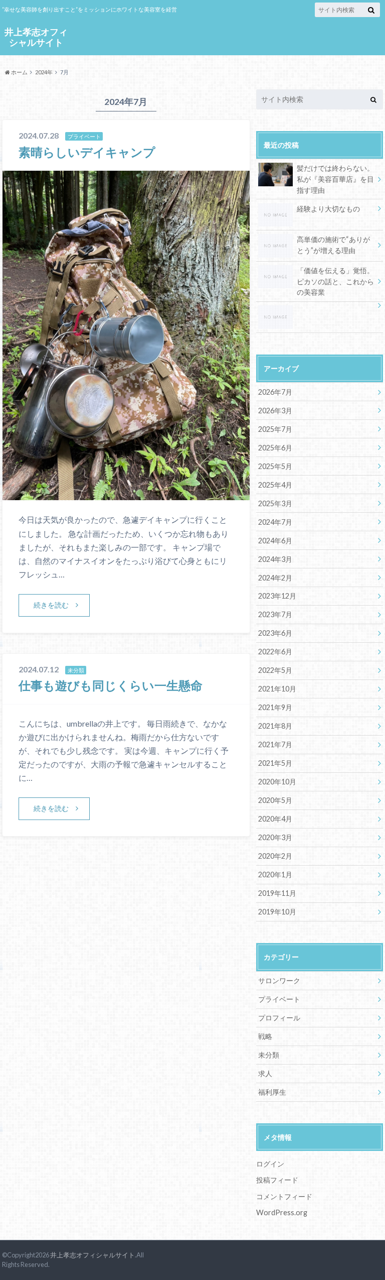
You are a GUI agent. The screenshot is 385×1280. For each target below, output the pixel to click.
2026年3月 (275, 410)
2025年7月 (275, 429)
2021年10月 (277, 688)
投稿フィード (277, 1180)
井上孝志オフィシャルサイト (36, 37)
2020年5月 (275, 800)
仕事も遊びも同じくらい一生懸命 (111, 685)
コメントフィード (284, 1196)
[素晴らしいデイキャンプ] (126, 494)
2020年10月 (277, 781)
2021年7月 (275, 744)
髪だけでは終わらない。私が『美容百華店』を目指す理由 (335, 179)
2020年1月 (275, 874)
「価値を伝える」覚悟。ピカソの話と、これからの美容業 (335, 281)
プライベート (279, 999)
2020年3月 (275, 837)
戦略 (265, 1036)
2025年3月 (275, 503)
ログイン (270, 1163)
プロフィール (279, 1017)
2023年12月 (277, 596)
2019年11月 (277, 893)
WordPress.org (281, 1212)
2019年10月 (277, 911)
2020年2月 (275, 856)
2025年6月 (275, 447)
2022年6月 (275, 651)
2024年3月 (275, 559)
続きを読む (51, 605)
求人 (265, 1073)
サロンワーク (279, 980)
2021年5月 (275, 763)
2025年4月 (275, 485)
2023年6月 (275, 633)
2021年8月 (275, 726)
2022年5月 (275, 670)
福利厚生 (272, 1092)
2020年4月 (275, 818)
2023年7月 (275, 614)
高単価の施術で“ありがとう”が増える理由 (333, 245)
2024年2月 (275, 577)
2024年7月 (275, 522)
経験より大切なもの (328, 208)
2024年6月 (275, 540)
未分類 (268, 1055)
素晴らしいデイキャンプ (87, 152)
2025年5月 (275, 466)
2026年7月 (275, 392)
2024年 (44, 72)
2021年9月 (275, 707)
